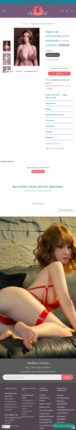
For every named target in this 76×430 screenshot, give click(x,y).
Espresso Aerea (52, 60)
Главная (25, 24)
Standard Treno (52, 55)
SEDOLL (57, 143)
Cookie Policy (62, 413)
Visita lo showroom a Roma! (44, 398)
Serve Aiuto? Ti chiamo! (63, 426)
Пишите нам (44, 407)
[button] (52, 40)
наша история (45, 404)
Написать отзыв (38, 171)
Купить (59, 73)
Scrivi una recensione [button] (66, 210)
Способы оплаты (46, 410)
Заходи (67, 377)
